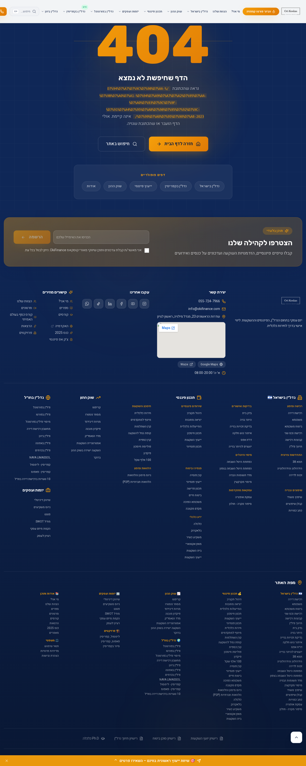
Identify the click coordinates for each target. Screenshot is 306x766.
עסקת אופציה (243, 497)
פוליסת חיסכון (142, 446)
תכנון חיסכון (194, 433)
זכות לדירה (295, 475)
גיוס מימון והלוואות (139, 475)
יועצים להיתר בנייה (240, 446)
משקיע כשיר (194, 537)
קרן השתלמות (142, 426)
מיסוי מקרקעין (243, 482)
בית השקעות (194, 550)
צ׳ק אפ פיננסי (58, 339)
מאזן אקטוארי (194, 544)
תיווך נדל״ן (296, 446)
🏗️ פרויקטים (112, 631)
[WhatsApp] (87, 304)
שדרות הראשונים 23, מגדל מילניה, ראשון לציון (188, 316)
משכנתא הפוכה (192, 502)
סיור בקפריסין (111, 646)
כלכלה (198, 524)
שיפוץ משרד (294, 497)
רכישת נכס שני (293, 433)
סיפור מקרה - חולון (240, 504)
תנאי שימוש (51, 646)
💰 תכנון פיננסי (231, 594)
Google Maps (209, 364)
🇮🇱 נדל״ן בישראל (291, 594)
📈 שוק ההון (172, 594)
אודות (91, 186)
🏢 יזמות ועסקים (109, 594)
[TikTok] (98, 304)
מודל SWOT (43, 521)
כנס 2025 (61, 332)
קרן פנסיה (196, 475)
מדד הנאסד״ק (93, 436)
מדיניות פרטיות (49, 651)
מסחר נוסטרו (93, 414)
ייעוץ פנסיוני (194, 482)
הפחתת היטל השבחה (239, 462)
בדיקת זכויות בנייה (241, 426)
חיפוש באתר (118, 144)
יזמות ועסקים (33, 490)
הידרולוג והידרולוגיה (289, 468)
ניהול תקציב (194, 413)
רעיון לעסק (43, 536)
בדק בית (247, 413)
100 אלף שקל (142, 460)
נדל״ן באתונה (42, 443)
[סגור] (7, 761)
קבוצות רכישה (293, 440)
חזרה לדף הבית (178, 144)
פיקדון (147, 453)
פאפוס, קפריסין (110, 641)
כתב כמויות (295, 510)
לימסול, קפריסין (110, 636)
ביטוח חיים (195, 495)
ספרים (64, 308)
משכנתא (297, 420)
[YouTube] (133, 304)
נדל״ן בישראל (209, 186)
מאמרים (54, 633)
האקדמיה (61, 326)
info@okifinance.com (204, 309)
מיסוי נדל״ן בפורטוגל (38, 422)
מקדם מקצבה (194, 508)
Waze (184, 364)
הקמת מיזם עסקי (40, 529)
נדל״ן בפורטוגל (41, 407)
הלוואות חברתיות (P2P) (137, 482)
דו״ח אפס (246, 440)
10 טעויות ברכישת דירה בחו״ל (32, 479)
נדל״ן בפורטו (43, 414)
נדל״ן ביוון (44, 436)
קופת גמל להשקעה (139, 433)
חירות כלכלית (142, 413)
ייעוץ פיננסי (143, 186)
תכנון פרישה (194, 488)
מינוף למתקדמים (141, 420)
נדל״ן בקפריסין (176, 186)
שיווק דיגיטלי (42, 500)
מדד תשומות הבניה (240, 475)
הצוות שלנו (220, 11)
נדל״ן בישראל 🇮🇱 (281, 397)
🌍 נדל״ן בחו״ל (170, 640)
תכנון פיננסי (185, 397)
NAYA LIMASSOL (39, 457)
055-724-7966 (209, 301)
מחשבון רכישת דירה (38, 429)
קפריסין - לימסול (40, 465)
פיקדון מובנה (93, 429)
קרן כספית (145, 440)
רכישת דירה (295, 413)
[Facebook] (121, 304)
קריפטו (96, 407)
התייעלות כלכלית (191, 426)
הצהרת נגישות (50, 656)
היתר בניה (246, 420)
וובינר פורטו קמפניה (258, 11)
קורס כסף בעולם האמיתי (21, 317)
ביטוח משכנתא (293, 426)
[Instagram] (144, 304)
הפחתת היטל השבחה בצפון (236, 468)
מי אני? (235, 11)
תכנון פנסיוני (194, 446)
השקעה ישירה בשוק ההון (86, 450)
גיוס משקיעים (42, 507)
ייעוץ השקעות (193, 440)
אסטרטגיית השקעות (88, 443)
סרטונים (26, 308)
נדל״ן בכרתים (42, 450)
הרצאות (26, 326)
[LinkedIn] (110, 304)
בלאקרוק (196, 530)
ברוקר (97, 457)
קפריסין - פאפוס (40, 472)
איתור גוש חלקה (242, 433)
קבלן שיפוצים (294, 504)
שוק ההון (115, 186)
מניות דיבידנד (93, 422)
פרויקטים (25, 332)
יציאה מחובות (193, 420)
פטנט (47, 514)
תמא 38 (297, 462)
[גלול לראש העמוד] (296, 737)
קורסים (63, 314)
